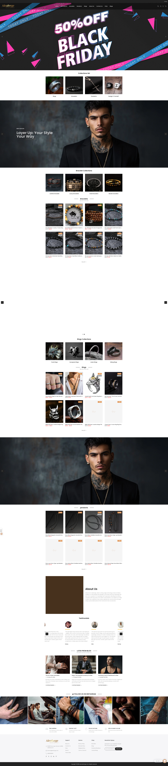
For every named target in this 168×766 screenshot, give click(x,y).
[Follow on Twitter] (48, 756)
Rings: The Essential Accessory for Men (82, 675)
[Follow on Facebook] (46, 756)
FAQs (106, 6)
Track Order (68, 752)
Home (56, 6)
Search (67, 750)
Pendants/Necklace (96, 748)
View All (83, 262)
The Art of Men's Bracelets (52, 675)
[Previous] (2, 36)
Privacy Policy (81, 743)
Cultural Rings (95, 750)
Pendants (79, 6)
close (3, 1)
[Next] (165, 36)
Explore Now (22, 41)
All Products (64, 6)
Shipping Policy (81, 748)
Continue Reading (50, 685)
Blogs (111, 6)
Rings (85, 6)
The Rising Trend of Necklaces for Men (108, 675)
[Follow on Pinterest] (56, 756)
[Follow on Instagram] (51, 756)
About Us (91, 6)
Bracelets (71, 6)
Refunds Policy (81, 746)
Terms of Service (82, 750)
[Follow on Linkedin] (53, 756)
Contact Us (99, 6)
